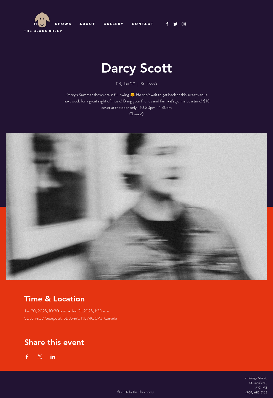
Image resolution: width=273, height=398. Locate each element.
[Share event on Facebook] (26, 357)
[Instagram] (183, 24)
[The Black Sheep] (175, 24)
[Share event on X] (39, 357)
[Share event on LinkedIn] (52, 357)
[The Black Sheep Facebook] (167, 24)
